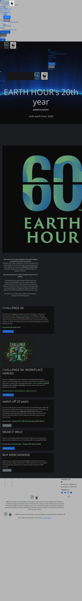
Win (5, 24)
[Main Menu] (0, 71)
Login (6, 22)
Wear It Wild (7, 13)
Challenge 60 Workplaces (58, 54)
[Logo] (10, 3)
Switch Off (7, 11)
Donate (7, 20)
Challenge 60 (7, 9)
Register (7, 17)
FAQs (5, 15)
